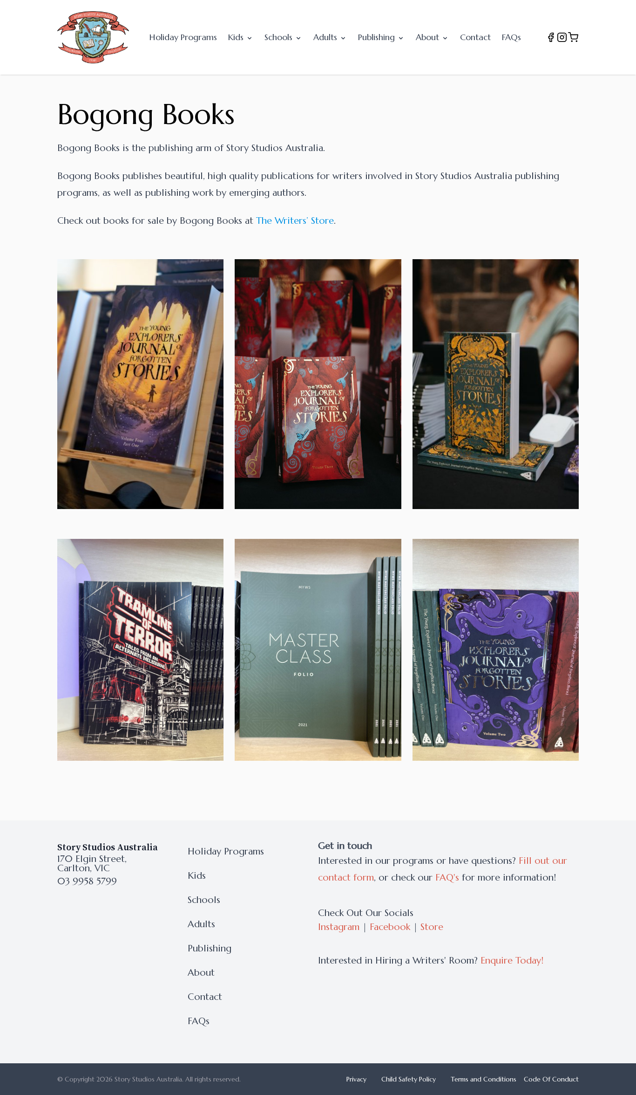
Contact (475, 37)
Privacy (356, 1079)
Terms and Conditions (483, 1079)
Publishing (377, 37)
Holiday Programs (183, 37)
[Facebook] (550, 37)
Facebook (390, 927)
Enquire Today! (511, 960)
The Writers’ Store (295, 221)
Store (431, 927)
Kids (237, 37)
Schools (279, 37)
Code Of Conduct (551, 1079)
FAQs (511, 37)
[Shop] (573, 37)
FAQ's (447, 877)
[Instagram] (562, 37)
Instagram (338, 927)
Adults (326, 37)
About (428, 37)
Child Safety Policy (408, 1079)
